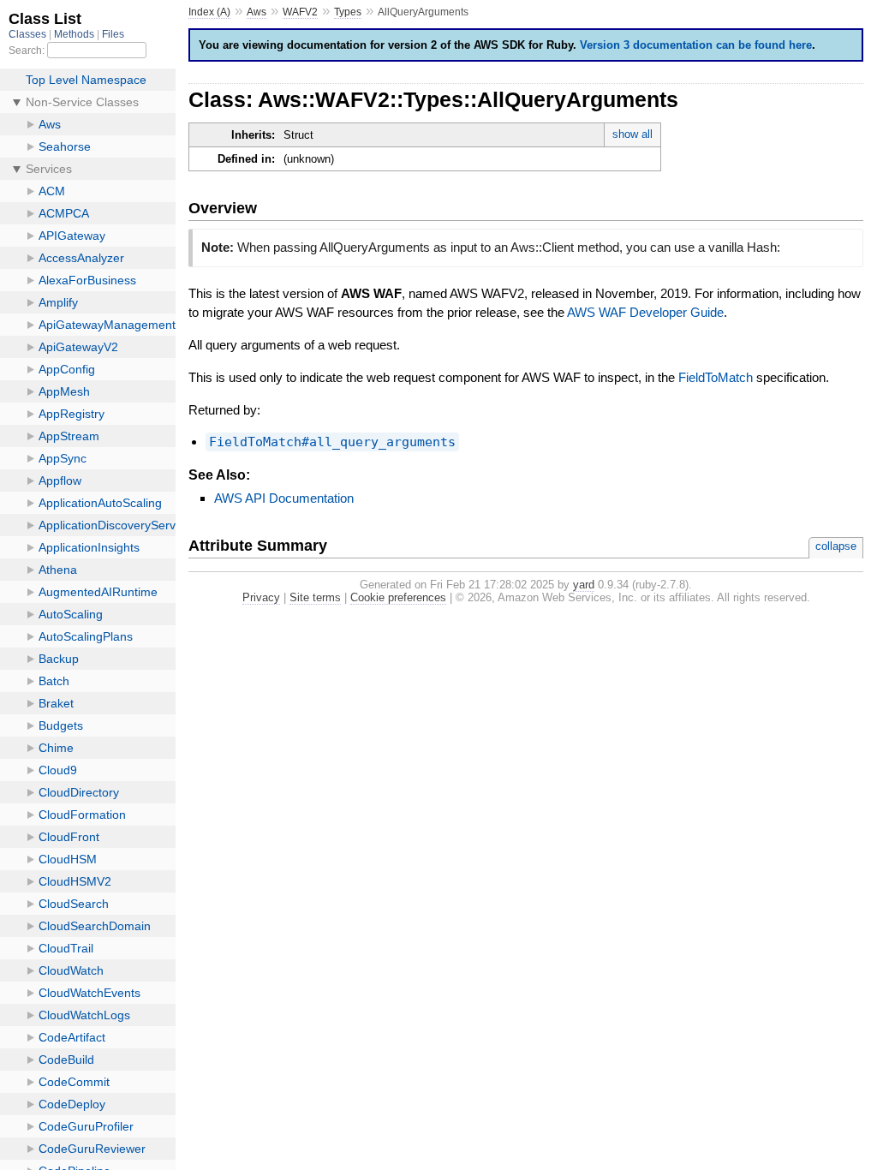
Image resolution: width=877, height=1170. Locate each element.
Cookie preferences (398, 597)
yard (583, 584)
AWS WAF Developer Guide (645, 312)
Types (347, 12)
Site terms (315, 597)
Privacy (261, 597)
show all (632, 134)
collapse (835, 546)
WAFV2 (300, 12)
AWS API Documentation (284, 498)
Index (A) (209, 12)
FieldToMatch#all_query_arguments (332, 442)
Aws (256, 12)
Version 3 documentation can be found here (696, 45)
